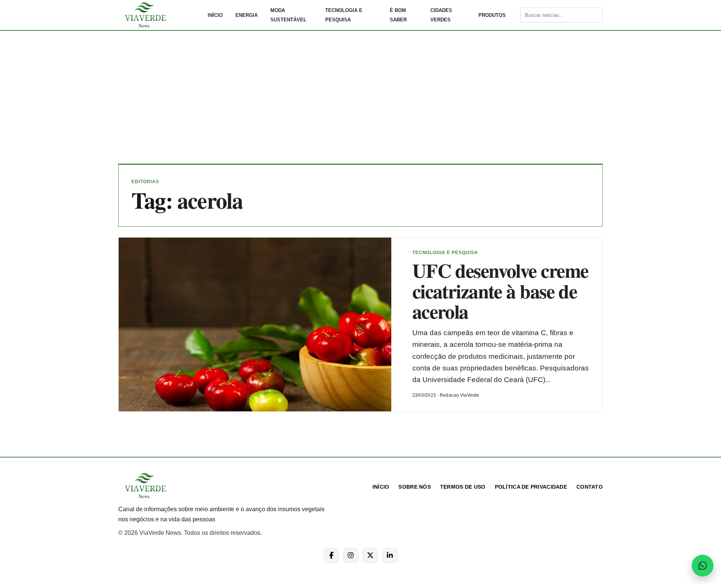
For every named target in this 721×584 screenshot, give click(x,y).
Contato (589, 487)
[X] (370, 555)
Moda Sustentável (288, 15)
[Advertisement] (360, 102)
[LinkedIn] (389, 555)
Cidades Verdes (441, 15)
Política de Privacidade (531, 487)
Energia (246, 15)
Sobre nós (414, 487)
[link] (159, 15)
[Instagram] (350, 555)
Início (215, 15)
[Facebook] (331, 555)
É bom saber (398, 15)
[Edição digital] (514, 15)
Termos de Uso (463, 487)
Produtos (492, 15)
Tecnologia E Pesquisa (343, 15)
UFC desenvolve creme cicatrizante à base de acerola (500, 290)
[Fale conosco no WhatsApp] (702, 565)
